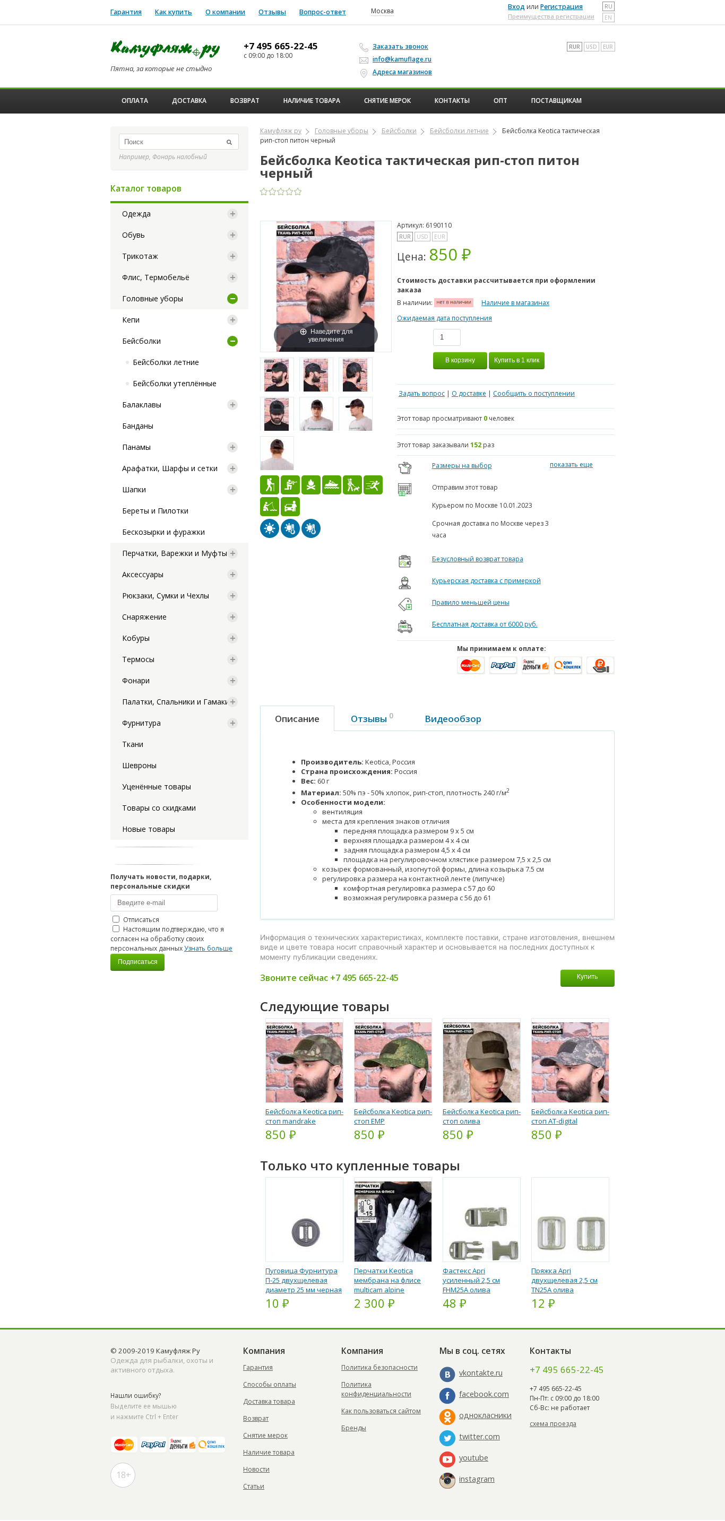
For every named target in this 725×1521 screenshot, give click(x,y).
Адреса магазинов (402, 71)
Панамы (136, 447)
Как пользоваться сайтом (381, 1410)
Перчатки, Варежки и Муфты (174, 553)
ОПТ (500, 100)
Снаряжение (144, 617)
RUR (574, 46)
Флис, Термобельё (155, 277)
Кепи (131, 320)
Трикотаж (140, 256)
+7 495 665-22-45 (281, 46)
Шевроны (139, 765)
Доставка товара (269, 1401)
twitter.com (479, 1436)
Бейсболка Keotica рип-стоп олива (482, 1116)
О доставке (469, 393)
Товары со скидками (159, 808)
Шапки (134, 489)
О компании (225, 11)
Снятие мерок (387, 100)
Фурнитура (141, 723)
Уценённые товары (156, 786)
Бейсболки (141, 341)
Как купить (173, 11)
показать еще (571, 464)
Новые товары (148, 829)
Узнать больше (208, 948)
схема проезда (553, 1423)
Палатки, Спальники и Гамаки (175, 702)
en (608, 17)
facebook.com (484, 1394)
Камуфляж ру (280, 130)
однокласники (485, 1415)
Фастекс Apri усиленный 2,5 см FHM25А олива (471, 1280)
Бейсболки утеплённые (175, 383)
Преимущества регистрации (551, 16)
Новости (256, 1469)
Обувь (133, 235)
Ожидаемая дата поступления (444, 318)
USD (591, 46)
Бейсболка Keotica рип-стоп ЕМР (393, 1116)
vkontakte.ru (481, 1373)
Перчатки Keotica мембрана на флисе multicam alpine (387, 1280)
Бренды (353, 1427)
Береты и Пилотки (155, 511)
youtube (473, 1458)
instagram (477, 1479)
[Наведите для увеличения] (326, 285)
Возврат (245, 100)
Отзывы (272, 11)
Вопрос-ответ (322, 11)
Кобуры (136, 638)
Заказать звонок (400, 46)
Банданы (137, 426)
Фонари (136, 680)
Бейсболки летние (166, 362)
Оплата (135, 100)
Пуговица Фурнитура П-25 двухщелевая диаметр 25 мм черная (303, 1280)
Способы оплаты (269, 1384)
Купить (587, 976)
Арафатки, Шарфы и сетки (170, 468)
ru (608, 6)
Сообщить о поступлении (534, 393)
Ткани (132, 744)
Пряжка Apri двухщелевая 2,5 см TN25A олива (564, 1280)
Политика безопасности (379, 1367)
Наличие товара (311, 100)
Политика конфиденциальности (376, 1389)
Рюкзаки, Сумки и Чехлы (165, 595)
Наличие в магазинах (515, 302)
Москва (382, 11)
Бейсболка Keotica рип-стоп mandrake (304, 1116)
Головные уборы (152, 298)
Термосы (138, 659)
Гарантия (126, 11)
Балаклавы (141, 404)
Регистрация (561, 6)
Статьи (253, 1486)
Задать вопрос (422, 393)
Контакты (452, 100)
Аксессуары (142, 574)
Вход (516, 6)
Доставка (189, 100)
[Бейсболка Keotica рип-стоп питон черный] (277, 375)
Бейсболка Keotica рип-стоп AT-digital (570, 1116)
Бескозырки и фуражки (163, 532)
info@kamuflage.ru (402, 59)
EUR (608, 46)
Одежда (136, 213)
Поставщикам (556, 100)
